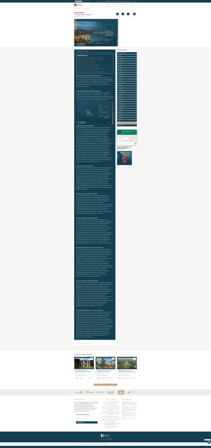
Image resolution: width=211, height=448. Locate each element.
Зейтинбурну (121, 75)
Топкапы (120, 93)
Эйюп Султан (121, 104)
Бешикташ (120, 102)
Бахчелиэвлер (121, 107)
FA (90, 1)
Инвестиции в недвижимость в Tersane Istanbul (110, 417)
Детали (90, 378)
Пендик (120, 111)
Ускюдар (120, 68)
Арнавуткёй (121, 123)
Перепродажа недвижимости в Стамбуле (111, 419)
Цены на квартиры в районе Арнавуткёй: (88, 70)
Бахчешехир (120, 62)
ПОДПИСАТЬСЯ (80, 422)
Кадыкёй (120, 84)
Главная (93, 4)
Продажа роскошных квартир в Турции (111, 402)
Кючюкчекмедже (121, 91)
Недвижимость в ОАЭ (133, 1)
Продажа (98, 4)
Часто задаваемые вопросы (102, 1)
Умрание (120, 80)
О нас (102, 4)
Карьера (118, 444)
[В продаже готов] (84, 362)
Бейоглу (120, 66)
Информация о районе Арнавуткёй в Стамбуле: (90, 57)
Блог (127, 4)
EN (88, 1)
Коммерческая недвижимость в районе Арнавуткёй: (91, 71)
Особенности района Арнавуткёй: (86, 61)
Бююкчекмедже (121, 53)
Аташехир (120, 113)
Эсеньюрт (120, 59)
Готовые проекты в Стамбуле (111, 405)
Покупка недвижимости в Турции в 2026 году (111, 411)
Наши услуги (115, 4)
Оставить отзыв (133, 444)
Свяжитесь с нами (125, 444)
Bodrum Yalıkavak (133, 407)
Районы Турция (108, 4)
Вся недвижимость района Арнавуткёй (105, 384)
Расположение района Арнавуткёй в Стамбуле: (90, 59)
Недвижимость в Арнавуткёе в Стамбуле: (88, 64)
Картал (119, 77)
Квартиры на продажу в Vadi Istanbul (111, 416)
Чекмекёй (120, 98)
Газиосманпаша (121, 125)
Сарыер (119, 95)
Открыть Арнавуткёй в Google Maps (84, 343)
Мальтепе (120, 89)
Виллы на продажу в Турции (110, 403)
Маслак (119, 57)
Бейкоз (119, 55)
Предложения (122, 4)
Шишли (119, 64)
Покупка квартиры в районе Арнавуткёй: (88, 66)
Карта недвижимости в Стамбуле (110, 425)
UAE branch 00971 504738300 (128, 418)
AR (86, 1)
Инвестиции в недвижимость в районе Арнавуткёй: (91, 68)
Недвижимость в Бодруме (111, 427)
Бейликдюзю (121, 73)
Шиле (119, 120)
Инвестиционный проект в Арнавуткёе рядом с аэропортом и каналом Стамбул (126, 372)
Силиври (120, 118)
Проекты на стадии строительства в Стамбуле (111, 407)
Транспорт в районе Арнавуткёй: (86, 63)
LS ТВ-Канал (132, 4)
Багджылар (120, 109)
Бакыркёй (120, 71)
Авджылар (120, 116)
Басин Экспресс (121, 82)
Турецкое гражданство (110, 421)
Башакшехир (121, 100)
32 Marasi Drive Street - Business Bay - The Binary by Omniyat (129, 410)
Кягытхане (120, 86)
